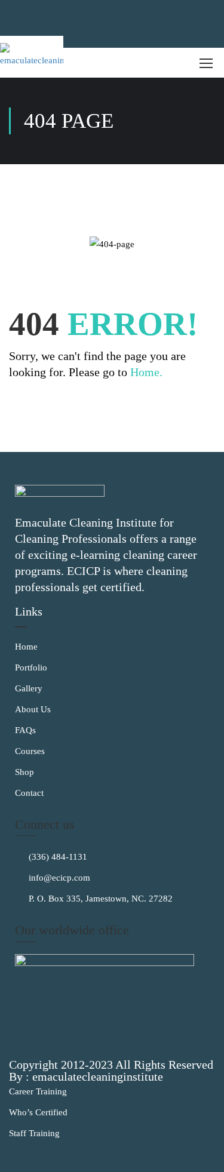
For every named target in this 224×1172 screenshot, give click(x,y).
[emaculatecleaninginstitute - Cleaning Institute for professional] (31, 57)
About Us (33, 709)
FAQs (25, 730)
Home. (146, 372)
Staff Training (34, 1133)
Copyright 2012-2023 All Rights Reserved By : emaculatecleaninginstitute (111, 1070)
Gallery (28, 688)
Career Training (38, 1091)
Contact (29, 793)
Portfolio (31, 667)
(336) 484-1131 (56, 857)
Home (26, 646)
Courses (30, 751)
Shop (24, 772)
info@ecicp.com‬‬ (58, 877)
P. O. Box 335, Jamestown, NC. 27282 (99, 898)
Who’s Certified (38, 1112)
